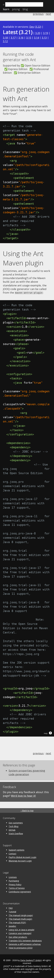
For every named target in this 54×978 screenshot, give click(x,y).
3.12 (5, 41)
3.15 (28, 37)
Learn (6, 9)
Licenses (13, 877)
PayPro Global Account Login (22, 857)
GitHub (12, 830)
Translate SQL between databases (25, 940)
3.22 (38, 26)
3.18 (5, 37)
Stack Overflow (16, 833)
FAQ (11, 908)
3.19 (45, 33)
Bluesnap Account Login (20, 860)
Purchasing (14, 880)
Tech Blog (13, 826)
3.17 (13, 37)
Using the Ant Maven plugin (23, 258)
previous (38, 14)
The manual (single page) (21, 915)
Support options (16, 850)
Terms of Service (17, 888)
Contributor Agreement (20, 891)
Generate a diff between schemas (25, 944)
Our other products (18, 937)
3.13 (44, 37)
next (48, 14)
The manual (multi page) (20, 919)
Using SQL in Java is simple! (21, 929)
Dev (31, 26)
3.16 (20, 37)
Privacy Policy (15, 884)
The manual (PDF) (17, 922)
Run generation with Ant (26, 93)
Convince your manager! (20, 933)
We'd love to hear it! (23, 795)
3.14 (36, 37)
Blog (25, 9)
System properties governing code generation (27, 772)
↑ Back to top (27, 810)
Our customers (16, 822)
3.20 (37, 33)
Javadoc (12, 926)
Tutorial (12, 911)
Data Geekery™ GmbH (31, 960)
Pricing (16, 9)
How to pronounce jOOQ (21, 947)
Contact (12, 853)
